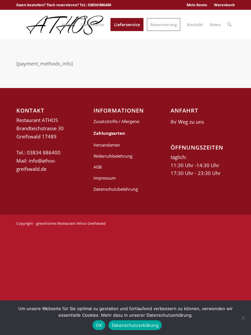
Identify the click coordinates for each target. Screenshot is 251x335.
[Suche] (229, 24)
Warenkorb (224, 4)
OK (99, 325)
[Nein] (243, 317)
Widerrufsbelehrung (112, 156)
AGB (97, 167)
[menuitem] (197, 5)
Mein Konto (197, 4)
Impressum (104, 178)
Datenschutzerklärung (135, 325)
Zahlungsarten (109, 133)
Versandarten (106, 145)
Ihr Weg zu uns (187, 121)
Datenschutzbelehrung (115, 189)
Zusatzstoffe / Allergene (116, 121)
